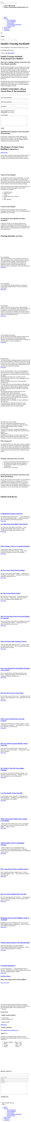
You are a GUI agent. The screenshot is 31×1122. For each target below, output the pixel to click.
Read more (3, 267)
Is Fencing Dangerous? (8, 965)
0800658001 (4, 1024)
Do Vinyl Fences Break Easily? (11, 593)
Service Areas (7, 27)
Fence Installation (11, 21)
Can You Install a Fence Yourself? (12, 793)
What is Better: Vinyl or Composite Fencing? (15, 546)
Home (5, 17)
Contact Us (6, 28)
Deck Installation (11, 20)
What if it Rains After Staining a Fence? (14, 641)
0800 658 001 (4, 152)
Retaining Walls (11, 26)
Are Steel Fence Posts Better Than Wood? (14, 524)
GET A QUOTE (5, 982)
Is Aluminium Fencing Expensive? (12, 513)
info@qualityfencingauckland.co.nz (10, 1030)
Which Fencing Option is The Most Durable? (15, 942)
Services (6, 18)
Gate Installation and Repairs (14, 24)
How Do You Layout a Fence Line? (12, 693)
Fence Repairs (10, 23)
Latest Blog (7, 30)
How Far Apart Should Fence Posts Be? (14, 894)
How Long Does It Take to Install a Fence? (14, 869)
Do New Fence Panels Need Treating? (13, 570)
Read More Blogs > (6, 976)
